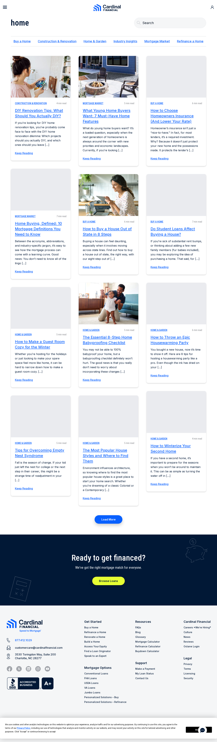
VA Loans (89, 687)
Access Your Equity (95, 646)
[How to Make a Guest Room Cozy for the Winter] (41, 308)
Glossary (140, 636)
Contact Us (141, 678)
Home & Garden (95, 41)
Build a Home (92, 641)
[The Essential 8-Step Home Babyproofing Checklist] (108, 303)
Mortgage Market (157, 41)
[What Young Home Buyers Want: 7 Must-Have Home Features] (108, 77)
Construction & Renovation (57, 41)
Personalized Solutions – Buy (101, 697)
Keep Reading (24, 153)
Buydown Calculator (147, 651)
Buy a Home (22, 41)
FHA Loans (90, 678)
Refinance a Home (190, 41)
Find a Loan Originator (97, 651)
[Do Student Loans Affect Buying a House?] (176, 195)
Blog (138, 632)
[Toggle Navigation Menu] (5, 7)
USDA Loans (91, 683)
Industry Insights (125, 41)
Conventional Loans (96, 673)
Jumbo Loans (92, 692)
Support (141, 663)
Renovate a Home (94, 636)
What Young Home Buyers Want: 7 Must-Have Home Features (106, 115)
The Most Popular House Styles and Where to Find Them (105, 455)
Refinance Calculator (147, 646)
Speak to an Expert (95, 655)
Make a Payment (145, 668)
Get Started (93, 621)
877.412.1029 (23, 640)
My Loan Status (144, 673)
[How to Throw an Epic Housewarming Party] (176, 303)
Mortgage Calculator (147, 641)
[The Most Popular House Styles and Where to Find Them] (108, 416)
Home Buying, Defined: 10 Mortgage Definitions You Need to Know (38, 228)
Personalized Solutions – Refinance (105, 702)
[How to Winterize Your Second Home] (176, 412)
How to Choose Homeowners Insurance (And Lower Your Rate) (172, 115)
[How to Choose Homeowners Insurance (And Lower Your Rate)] (176, 77)
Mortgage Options (98, 668)
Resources (143, 621)
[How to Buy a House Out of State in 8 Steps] (108, 195)
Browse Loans (108, 581)
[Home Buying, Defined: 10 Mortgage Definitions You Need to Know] (41, 189)
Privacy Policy (23, 728)
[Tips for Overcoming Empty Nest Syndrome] (41, 416)
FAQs (138, 627)
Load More (108, 519)
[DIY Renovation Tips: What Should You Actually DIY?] (41, 77)
